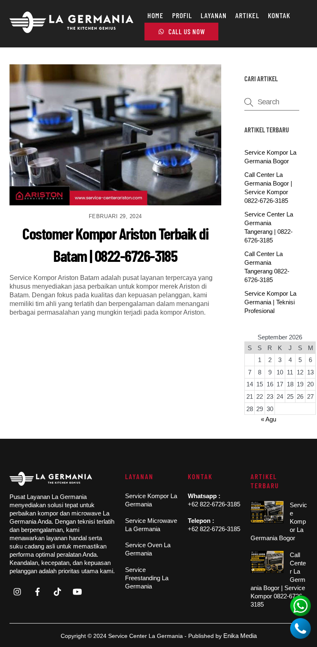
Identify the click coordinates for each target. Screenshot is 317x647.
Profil (182, 15)
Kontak (279, 15)
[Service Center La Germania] (71, 29)
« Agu (268, 419)
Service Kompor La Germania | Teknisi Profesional (270, 302)
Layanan (214, 15)
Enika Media (240, 635)
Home (155, 15)
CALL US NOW (186, 31)
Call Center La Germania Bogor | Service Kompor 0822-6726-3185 (278, 579)
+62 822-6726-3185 (214, 504)
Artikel (247, 15)
